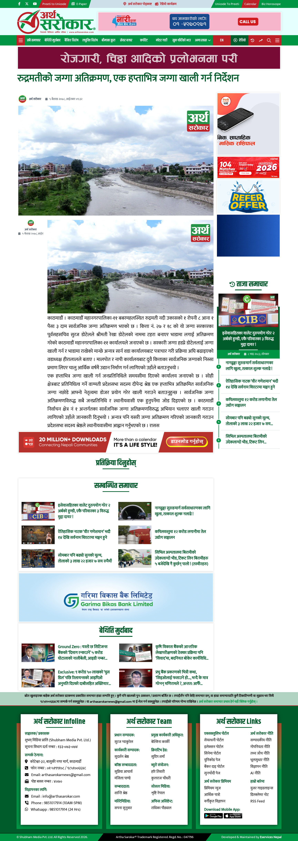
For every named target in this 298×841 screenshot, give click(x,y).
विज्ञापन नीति (258, 767)
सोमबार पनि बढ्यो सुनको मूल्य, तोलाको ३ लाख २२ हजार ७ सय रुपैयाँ (85, 558)
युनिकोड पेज (212, 760)
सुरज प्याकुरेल (124, 742)
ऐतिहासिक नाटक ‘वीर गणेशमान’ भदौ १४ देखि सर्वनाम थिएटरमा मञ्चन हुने (84, 535)
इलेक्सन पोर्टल (213, 747)
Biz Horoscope (271, 4)
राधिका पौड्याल (161, 808)
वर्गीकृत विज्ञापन (214, 801)
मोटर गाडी (161, 40)
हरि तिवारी (158, 772)
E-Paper (81, 4)
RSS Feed (257, 801)
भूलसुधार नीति (259, 760)
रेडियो (242, 40)
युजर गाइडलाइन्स (261, 788)
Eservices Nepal (270, 837)
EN (221, 40)
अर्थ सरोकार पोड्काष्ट (140, 4)
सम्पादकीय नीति (260, 740)
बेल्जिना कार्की (160, 742)
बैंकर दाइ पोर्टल (214, 767)
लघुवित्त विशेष (90, 40)
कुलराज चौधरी (161, 778)
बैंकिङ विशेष (71, 40)
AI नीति (255, 773)
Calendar (250, 4)
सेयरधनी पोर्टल (214, 740)
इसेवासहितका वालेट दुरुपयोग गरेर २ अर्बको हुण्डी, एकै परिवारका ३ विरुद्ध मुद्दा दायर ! (84, 511)
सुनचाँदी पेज (212, 773)
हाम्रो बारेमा (257, 781)
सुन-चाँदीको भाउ (181, 40)
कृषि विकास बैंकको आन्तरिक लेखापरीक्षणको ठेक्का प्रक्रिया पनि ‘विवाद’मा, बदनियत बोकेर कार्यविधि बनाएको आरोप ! (181, 652)
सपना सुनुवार (123, 808)
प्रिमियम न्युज (212, 788)
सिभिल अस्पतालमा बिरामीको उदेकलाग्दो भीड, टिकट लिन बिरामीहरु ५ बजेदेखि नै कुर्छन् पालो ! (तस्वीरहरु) (181, 558)
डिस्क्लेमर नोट (259, 795)
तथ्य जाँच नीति (260, 753)
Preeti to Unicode (54, 4)
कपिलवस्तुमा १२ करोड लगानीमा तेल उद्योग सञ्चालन (180, 535)
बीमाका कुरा (108, 40)
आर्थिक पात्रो (212, 795)
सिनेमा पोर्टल (212, 753)
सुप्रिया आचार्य (123, 772)
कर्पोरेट (144, 40)
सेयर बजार (126, 40)
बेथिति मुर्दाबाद (53, 40)
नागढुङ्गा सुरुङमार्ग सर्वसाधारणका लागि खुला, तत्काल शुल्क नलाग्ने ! (182, 511)
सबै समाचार (34, 40)
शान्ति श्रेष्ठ (121, 793)
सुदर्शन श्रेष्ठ (122, 757)
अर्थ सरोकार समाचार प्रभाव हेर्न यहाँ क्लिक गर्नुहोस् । (228, 701)
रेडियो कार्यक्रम (168, 4)
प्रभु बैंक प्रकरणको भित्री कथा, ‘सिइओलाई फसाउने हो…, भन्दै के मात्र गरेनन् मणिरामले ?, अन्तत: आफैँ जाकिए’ (182, 678)
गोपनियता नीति (260, 747)
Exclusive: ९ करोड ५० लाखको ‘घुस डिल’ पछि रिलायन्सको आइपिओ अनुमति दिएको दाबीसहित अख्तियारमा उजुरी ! (85, 678)
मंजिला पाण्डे (123, 778)
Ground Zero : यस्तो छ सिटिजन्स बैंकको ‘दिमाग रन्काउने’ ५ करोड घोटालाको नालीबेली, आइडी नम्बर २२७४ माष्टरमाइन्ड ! (82, 652)
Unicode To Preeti (227, 4)
